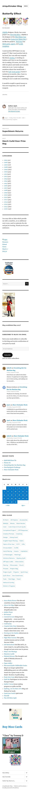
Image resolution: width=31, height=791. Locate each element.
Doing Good (14, 537)
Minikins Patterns (9, 558)
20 (27, 495)
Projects (16, 572)
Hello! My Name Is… (8, 781)
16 (11, 495)
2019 (5, 193)
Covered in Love (9, 617)
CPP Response (23, 530)
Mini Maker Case (20, 37)
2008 (5, 167)
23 (12, 498)
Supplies (15, 119)
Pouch (21, 565)
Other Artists (19, 561)
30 (12, 502)
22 (8, 498)
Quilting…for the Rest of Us (13, 689)
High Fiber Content (10, 637)
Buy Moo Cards (12, 727)
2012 (5, 176)
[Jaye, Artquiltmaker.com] (15, 305)
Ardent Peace (8, 612)
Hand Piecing (7, 551)
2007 (5, 165)
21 (4, 498)
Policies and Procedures (20, 786)
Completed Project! (9, 530)
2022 (5, 199)
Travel (19, 579)
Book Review (20, 523)
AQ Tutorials (6, 777)
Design (5, 537)
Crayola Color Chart (10, 626)
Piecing (5, 565)
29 (8, 502)
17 (15, 495)
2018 (5, 190)
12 (23, 491)
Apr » (23, 505)
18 (19, 495)
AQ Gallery (5, 773)
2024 (5, 204)
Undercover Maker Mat (18, 39)
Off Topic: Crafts (8, 561)
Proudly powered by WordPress (10, 788)
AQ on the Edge (9, 605)
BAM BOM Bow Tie (10, 460)
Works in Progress (9, 586)
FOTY (18, 544)
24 (15, 498)
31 (15, 502)
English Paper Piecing (10, 541)
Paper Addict (8, 663)
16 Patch (6, 520)
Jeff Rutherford (9, 644)
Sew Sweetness (17, 575)
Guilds (16, 548)
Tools (4, 579)
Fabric (4, 119)
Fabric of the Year (8, 544)
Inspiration (24, 551)
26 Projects (14, 520)
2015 (5, 183)
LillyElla (5, 32)
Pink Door (19, 41)
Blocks (12, 523)
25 (19, 498)
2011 (5, 174)
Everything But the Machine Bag (14, 465)
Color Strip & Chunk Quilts (17, 527)
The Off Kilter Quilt (10, 698)
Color (5, 527)
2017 (5, 188)
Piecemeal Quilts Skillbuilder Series (15, 665)
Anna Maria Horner (10, 600)
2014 (5, 181)
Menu (26, 6)
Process (5, 568)
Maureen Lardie (9, 654)
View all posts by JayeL (14, 111)
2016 (5, 186)
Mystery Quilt (21, 558)
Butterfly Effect (15, 34)
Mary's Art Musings (10, 651)
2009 (5, 169)
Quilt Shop (9, 119)
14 (4, 495)
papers (13, 44)
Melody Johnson (9, 656)
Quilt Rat (7, 679)
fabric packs (6, 44)
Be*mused (7, 614)
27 (27, 498)
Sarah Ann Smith (9, 693)
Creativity (19, 534)
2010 (5, 172)
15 (8, 495)
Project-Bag (14, 568)
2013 (5, 179)
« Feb (7, 505)
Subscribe (7, 355)
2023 (5, 202)
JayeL (6, 117)
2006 (5, 162)
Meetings (17, 554)
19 (23, 495)
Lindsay (12, 58)
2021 (23, 117)
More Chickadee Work (20, 405)
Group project (7, 548)
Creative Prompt (8, 534)
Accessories (23, 520)
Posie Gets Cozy (9, 677)
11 (19, 491)
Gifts (23, 544)
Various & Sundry (8, 582)
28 (4, 502)
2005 (5, 160)
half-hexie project (14, 72)
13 (26, 491)
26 (23, 498)
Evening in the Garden (11, 633)
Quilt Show (6, 575)
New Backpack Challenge (12, 467)
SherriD (6, 695)
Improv (16, 551)
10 (15, 491)
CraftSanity (7, 624)
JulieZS (9, 368)
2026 (5, 209)
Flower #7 (7, 463)
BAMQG (5, 523)
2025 (5, 206)
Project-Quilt (7, 572)
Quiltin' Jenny (8, 684)
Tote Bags (11, 579)
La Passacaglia (7, 554)
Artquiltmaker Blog (12, 6)
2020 (5, 195)
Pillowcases (13, 565)
